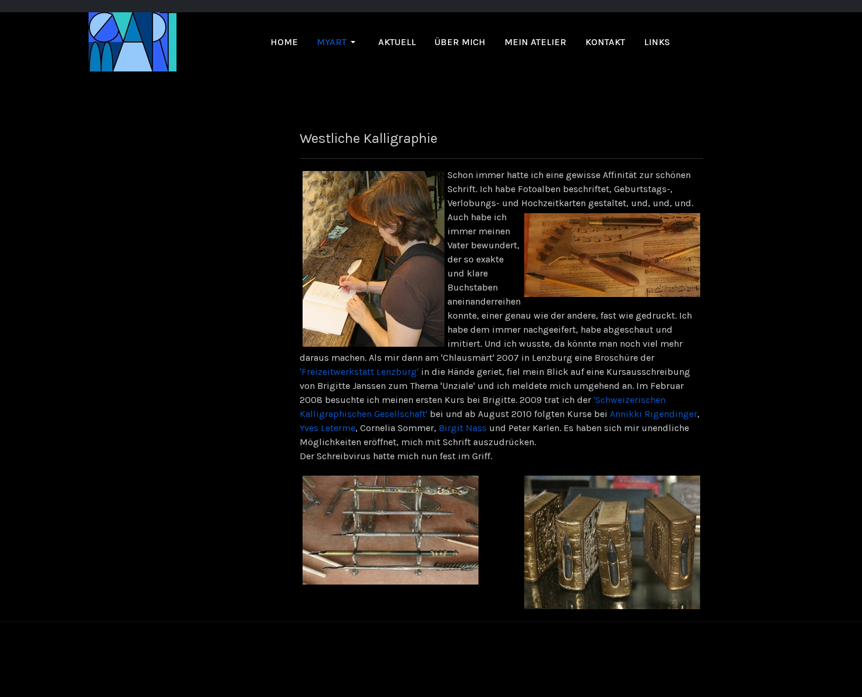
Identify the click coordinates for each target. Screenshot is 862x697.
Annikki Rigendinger (653, 413)
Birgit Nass (463, 427)
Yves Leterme (327, 427)
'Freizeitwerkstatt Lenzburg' (359, 371)
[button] (338, 42)
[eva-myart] (133, 41)
